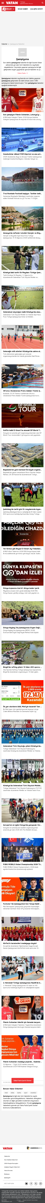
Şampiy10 (7, 1178)
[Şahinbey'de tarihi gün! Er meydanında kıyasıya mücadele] (22, 495)
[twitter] (35, 1183)
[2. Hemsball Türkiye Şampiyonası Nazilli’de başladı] (22, 968)
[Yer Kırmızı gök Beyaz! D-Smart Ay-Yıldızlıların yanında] (22, 534)
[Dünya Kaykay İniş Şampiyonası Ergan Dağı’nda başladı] (22, 613)
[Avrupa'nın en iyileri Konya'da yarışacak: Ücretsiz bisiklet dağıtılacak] (22, 810)
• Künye (18, 1200)
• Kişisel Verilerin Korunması (30, 1200)
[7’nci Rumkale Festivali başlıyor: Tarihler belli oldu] (22, 179)
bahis (19, 1093)
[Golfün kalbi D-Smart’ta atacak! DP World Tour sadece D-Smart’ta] (22, 416)
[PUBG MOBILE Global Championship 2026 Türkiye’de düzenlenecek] (22, 850)
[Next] (26, 1183)
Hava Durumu (8, 1170)
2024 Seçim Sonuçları (11, 1163)
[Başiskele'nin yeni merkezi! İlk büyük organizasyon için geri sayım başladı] (22, 455)
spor (25, 1093)
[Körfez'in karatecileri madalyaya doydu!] (22, 929)
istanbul (33, 1093)
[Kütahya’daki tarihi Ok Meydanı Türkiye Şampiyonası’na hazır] (22, 258)
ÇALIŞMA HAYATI (36, 9)
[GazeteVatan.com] (7, 1148)
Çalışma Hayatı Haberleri (12, 1167)
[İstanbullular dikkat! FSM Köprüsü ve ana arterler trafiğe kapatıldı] (22, 140)
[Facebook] (31, 1183)
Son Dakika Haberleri (11, 1160)
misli (6, 1093)
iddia (12, 1093)
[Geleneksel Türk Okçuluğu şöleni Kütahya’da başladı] (22, 732)
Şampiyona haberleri (17, 44)
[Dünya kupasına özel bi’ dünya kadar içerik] (22, 574)
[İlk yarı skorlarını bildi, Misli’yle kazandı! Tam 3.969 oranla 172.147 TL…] (22, 692)
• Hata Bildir (21, 1201)
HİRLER (7, 9)
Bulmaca (6, 1174)
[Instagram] (40, 1183)
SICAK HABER (23, 9)
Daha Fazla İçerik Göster (23, 1081)
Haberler (4, 44)
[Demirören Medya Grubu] (34, 1148)
